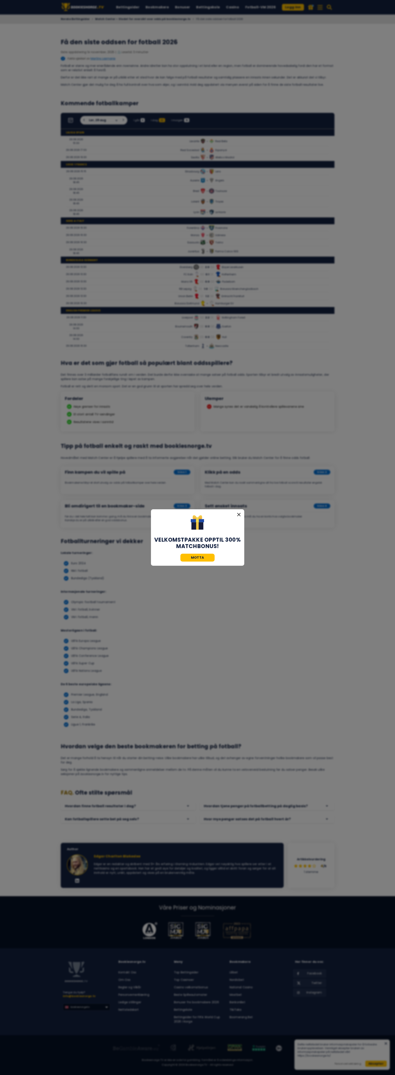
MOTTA (197, 557)
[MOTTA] (197, 523)
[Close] (239, 514)
